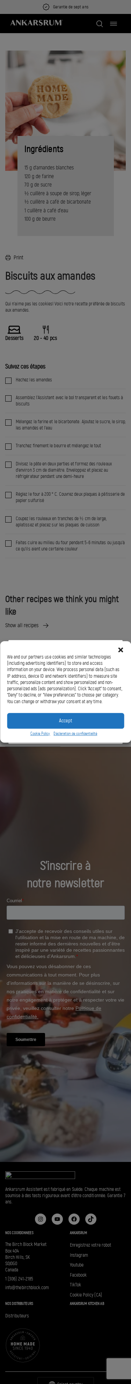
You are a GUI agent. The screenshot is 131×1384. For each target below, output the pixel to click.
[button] (120, 649)
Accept (65, 721)
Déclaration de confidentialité (75, 733)
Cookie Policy (40, 733)
